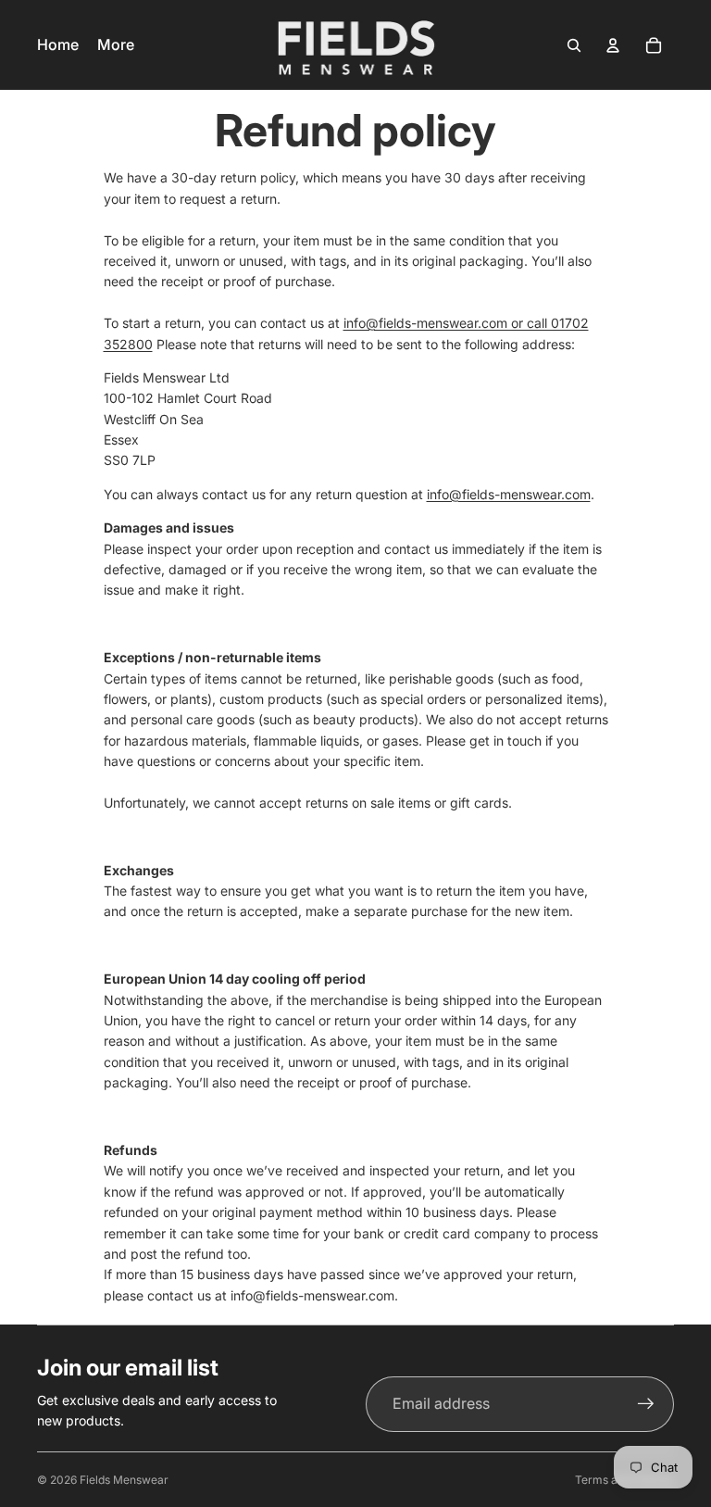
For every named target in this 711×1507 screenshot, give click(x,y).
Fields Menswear (124, 1480)
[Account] (612, 45)
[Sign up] (646, 1404)
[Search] (574, 45)
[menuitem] (115, 45)
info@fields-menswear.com (509, 494)
